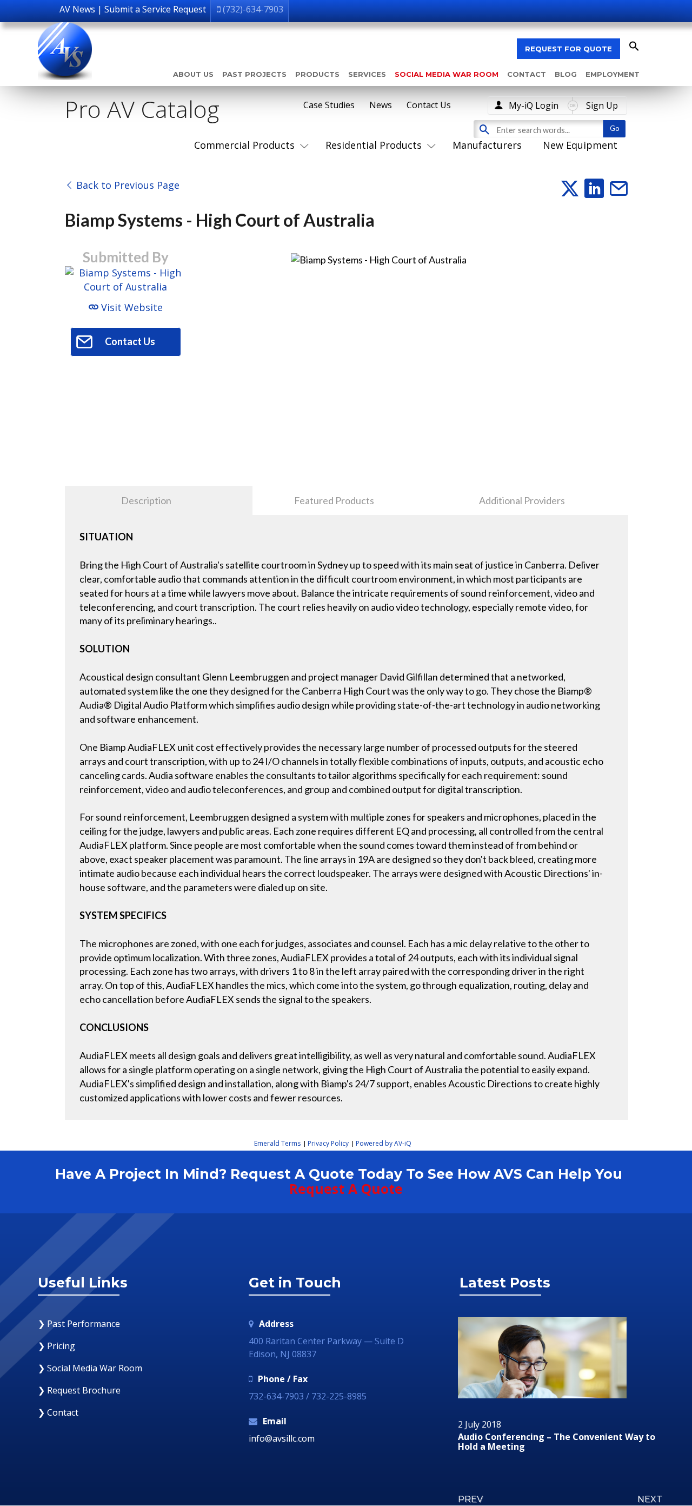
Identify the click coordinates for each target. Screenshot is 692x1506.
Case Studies (329, 105)
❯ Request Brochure (79, 1390)
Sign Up (602, 105)
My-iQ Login (533, 105)
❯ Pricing (56, 1346)
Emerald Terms (277, 1143)
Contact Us (429, 105)
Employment (612, 74)
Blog (566, 74)
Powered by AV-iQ (383, 1143)
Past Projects (254, 74)
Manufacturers (487, 144)
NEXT (649, 1499)
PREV (470, 1499)
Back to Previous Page (126, 185)
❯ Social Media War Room (90, 1368)
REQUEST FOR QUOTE (568, 48)
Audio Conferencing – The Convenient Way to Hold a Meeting (556, 1441)
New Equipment (580, 144)
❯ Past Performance (79, 1324)
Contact (526, 74)
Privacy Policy (328, 1143)
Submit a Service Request (155, 9)
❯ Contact (58, 1412)
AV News (77, 9)
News (380, 105)
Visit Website (130, 307)
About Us (193, 74)
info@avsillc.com (282, 1438)
